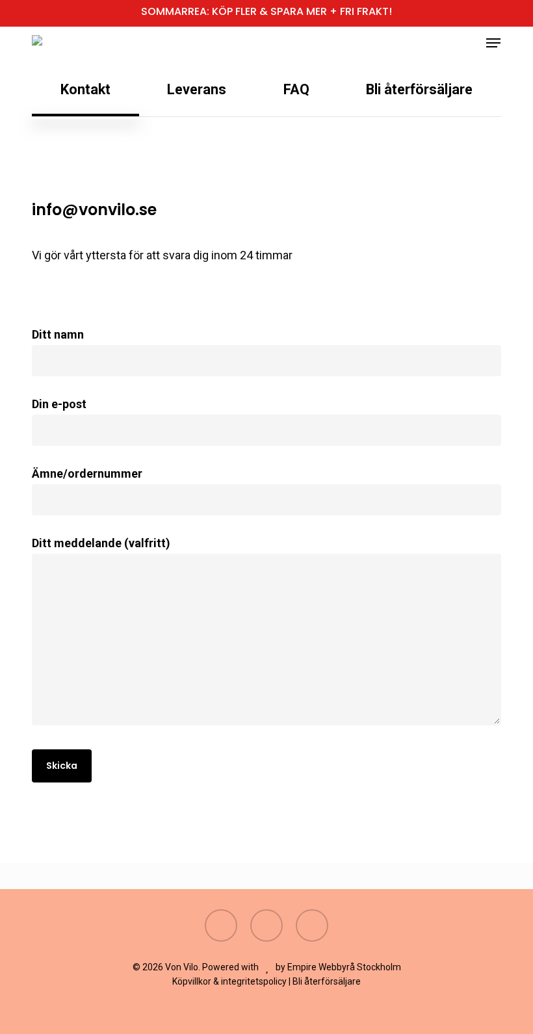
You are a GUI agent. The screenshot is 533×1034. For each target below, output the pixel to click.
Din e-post (59, 404)
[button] (493, 42)
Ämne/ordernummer (87, 473)
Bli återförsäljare (326, 981)
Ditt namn (58, 334)
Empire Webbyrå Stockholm (344, 967)
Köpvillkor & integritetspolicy (229, 981)
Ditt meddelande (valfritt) (101, 543)
